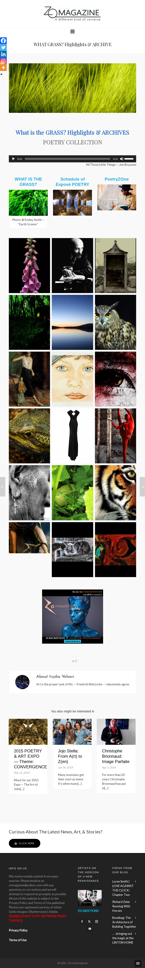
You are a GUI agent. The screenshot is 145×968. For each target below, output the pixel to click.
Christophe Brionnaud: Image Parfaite (115, 756)
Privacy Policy (18, 930)
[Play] (13, 159)
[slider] (129, 158)
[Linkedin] (3, 54)
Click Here (27, 843)
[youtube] (90, 929)
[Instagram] (3, 60)
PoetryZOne (117, 179)
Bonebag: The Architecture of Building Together (124, 922)
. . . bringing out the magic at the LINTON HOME (123, 938)
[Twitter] (3, 47)
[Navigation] (72, 31)
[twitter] (89, 921)
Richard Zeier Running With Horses (121, 906)
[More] (3, 67)
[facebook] (82, 921)
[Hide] (1, 74)
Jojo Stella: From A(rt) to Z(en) (70, 756)
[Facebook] (3, 40)
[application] (72, 158)
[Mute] (121, 159)
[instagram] (96, 921)
